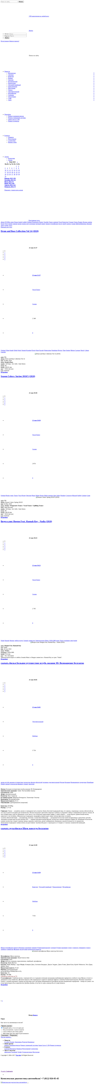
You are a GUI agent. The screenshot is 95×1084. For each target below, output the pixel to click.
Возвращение (75, 782)
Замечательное (40, 640)
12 (10, 170)
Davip (33, 350)
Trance (51, 222)
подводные (83, 782)
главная (14, 224)
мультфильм (54, 224)
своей (64, 224)
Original (29, 222)
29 (16, 174)
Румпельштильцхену (44, 947)
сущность (75, 947)
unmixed (55, 222)
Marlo (46, 495)
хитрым (53, 947)
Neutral (24, 350)
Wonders (62, 495)
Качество (65, 222)
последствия (23, 949)
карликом (64, 947)
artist (71, 640)
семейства (10, 949)
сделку (70, 947)
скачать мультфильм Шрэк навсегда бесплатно (25, 828)
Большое (67, 782)
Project (42, 495)
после (60, 224)
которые (32, 224)
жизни (20, 224)
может (43, 224)
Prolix (19, 350)
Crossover (69, 495)
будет (6, 224)
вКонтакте (7, 1052)
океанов (12, 782)
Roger (24, 495)
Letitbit (24, 222)
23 (19, 172)
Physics (60, 350)
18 (8, 172)
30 (19, 174)
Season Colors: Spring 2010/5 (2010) (18, 376)
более (2, 224)
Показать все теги (6, 227)
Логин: (6, 34)
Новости (7, 71)
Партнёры (7, 114)
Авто (9, 100)
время (10, 224)
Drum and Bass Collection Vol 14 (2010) (20, 231)
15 (16, 170)
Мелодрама (11, 88)
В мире (12, 1042)
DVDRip (7, 222)
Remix (41, 222)
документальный (54, 782)
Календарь (11, 158)
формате (20, 784)
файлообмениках (81, 224)
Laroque (77, 350)
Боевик (10, 78)
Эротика (11, 75)
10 (5, 170)
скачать (68, 224)
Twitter (20, 1052)
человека (46, 782)
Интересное (12, 73)
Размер (80, 222)
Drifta (15, 350)
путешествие (19, 782)
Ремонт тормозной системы (17, 118)
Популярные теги (34, 220)
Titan (64, 350)
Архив (6, 156)
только (73, 224)
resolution (67, 640)
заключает (28, 947)
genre (12, 222)
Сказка (34, 304)
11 (7, 170)
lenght (20, 222)
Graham (84, 495)
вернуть (38, 949)
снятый (7, 784)
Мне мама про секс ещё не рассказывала (16, 1033)
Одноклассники (27, 1052)
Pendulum (55, 350)
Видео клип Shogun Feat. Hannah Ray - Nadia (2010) (26, 521)
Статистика (11, 140)
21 (14, 172)
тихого (88, 947)
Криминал (31, 1042)
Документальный (13, 91)
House (16, 222)
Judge (58, 495)
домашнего (82, 947)
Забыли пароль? (14, 41)
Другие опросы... (6, 1037)
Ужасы (10, 90)
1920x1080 (52, 640)
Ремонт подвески (13, 121)
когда (28, 224)
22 (16, 172)
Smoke (68, 350)
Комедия (11, 76)
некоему (34, 947)
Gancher (3, 352)
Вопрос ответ (12, 142)
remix (12, 495)
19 (10, 172)
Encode (41, 350)
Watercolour (47, 350)
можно (48, 224)
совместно (31, 640)
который (38, 224)
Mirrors (73, 350)
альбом (89, 222)
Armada (25, 640)
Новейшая (90, 782)
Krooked (28, 350)
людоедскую (32, 949)
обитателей (38, 782)
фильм (33, 782)
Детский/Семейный (14, 85)
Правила (11, 137)
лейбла (17, 640)
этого (10, 225)
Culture (87, 350)
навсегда (16, 947)
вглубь (7, 782)
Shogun (12, 640)
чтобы (6, 225)
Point (37, 350)
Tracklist (46, 222)
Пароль (6, 36)
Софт (10, 98)
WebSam (35, 736)
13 (12, 170)
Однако (71, 222)
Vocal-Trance (12, 96)
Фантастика (12, 83)
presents (50, 495)
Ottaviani (28, 495)
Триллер (10, 80)
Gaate (88, 495)
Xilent (8, 350)
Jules (54, 495)
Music (47, 640)
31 (5, 176)
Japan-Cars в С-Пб (13, 119)
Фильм (85, 222)
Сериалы (11, 95)
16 (19, 170)
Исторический (12, 81)
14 (14, 170)
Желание (16, 949)
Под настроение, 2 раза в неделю (13, 1030)
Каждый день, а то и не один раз (13, 1028)
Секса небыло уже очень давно (13, 1031)
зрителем (31, 784)
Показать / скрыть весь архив (13, 190)
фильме (89, 224)
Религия (24, 1042)
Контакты (13, 1049)
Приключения (12, 86)
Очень (76, 222)
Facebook (14, 1052)
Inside (11, 350)
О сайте (6, 1042)
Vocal (60, 222)
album (2, 222)
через (2, 225)
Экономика (18, 1042)
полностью (27, 782)
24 (5, 174)
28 (14, 174)
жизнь (24, 224)
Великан (22, 947)
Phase (33, 495)
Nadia (2, 640)
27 (12, 174)
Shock (82, 350)
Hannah (7, 640)
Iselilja (79, 495)
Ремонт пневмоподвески (16, 116)
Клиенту (7, 135)
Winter (37, 495)
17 (5, 172)
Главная (6, 1049)
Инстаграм (36, 1052)
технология (13, 784)
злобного (3, 949)
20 (12, 172)
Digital (3, 784)
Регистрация (5, 41)
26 (10, 174)
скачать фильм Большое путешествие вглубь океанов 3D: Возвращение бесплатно (42, 663)
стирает (25, 784)
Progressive (35, 222)
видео (21, 640)
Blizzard (74, 495)
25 (8, 174)
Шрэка (3, 947)
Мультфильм (12, 93)
